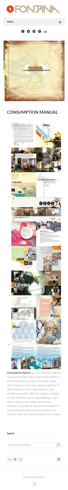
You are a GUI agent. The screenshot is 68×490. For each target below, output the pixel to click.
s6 (45, 31)
